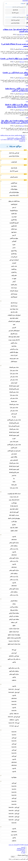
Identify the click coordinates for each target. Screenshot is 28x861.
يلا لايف (14, 662)
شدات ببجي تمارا (14, 370)
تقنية (27, 26)
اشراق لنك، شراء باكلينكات (14, 315)
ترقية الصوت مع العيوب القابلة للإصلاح (16, 138)
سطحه (14, 603)
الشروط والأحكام (21, 848)
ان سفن (14, 207)
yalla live (14, 680)
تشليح (14, 625)
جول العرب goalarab (14, 656)
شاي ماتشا (14, 484)
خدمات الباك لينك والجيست (14, 493)
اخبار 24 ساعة (14, 355)
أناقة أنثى (14, 241)
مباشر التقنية (14, 284)
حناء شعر (14, 475)
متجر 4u (14, 416)
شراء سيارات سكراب (14, 628)
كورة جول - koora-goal (14, 692)
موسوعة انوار (14, 293)
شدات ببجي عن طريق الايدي (14, 419)
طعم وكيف (14, 275)
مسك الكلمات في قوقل (14, 201)
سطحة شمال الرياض (14, 613)
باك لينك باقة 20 (14, 506)
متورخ (14, 244)
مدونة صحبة (14, 287)
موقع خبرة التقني (14, 238)
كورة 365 (14, 649)
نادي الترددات (14, 256)
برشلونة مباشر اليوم (14, 671)
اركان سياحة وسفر (14, 195)
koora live (14, 701)
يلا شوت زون (14, 834)
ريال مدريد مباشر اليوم (14, 668)
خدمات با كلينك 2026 (14, 515)
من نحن (23, 851)
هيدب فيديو (14, 266)
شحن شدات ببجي (14, 441)
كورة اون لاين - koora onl (14, 716)
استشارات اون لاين (14, 260)
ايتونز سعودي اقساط (14, 385)
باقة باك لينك (14, 168)
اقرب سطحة (14, 622)
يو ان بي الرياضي (14, 349)
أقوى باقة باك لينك (14, 512)
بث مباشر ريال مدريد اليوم (14, 659)
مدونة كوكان (14, 229)
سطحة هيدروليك (14, 610)
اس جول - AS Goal (14, 726)
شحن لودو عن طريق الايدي (14, 450)
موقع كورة (14, 777)
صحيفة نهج (14, 232)
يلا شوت (14, 536)
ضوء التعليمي (14, 183)
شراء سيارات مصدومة (14, 641)
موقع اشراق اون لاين (14, 192)
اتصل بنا (23, 852)
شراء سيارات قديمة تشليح (14, 644)
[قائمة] (27, 16)
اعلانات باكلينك (14, 530)
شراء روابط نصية (14, 309)
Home (26, 19)
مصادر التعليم (14, 343)
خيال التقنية (14, 213)
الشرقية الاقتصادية (14, 222)
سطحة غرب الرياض (14, 616)
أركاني (14, 281)
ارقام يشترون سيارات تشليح (14, 637)
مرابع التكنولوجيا (14, 210)
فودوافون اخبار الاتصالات (14, 321)
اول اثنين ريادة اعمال (14, 153)
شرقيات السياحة (14, 290)
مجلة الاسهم (14, 219)
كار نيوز (14, 235)
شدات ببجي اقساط (14, 367)
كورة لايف (14, 737)
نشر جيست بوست (14, 496)
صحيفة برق (14, 186)
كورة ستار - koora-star (14, 689)
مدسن (14, 247)
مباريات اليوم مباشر (14, 542)
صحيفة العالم (14, 361)
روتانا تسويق (14, 250)
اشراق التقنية (14, 204)
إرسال (12, 856)
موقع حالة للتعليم (14, 352)
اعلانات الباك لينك (14, 318)
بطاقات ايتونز (14, 457)
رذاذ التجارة (14, 272)
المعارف (14, 263)
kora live (14, 734)
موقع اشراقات (14, 189)
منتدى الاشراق (14, 333)
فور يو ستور (14, 413)
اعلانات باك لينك (14, 527)
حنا (14, 478)
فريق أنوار (21, 34)
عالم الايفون (14, 226)
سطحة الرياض (14, 600)
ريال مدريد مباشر (14, 548)
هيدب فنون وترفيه (14, 358)
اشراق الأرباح (14, 297)
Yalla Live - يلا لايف (14, 713)
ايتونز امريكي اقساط (14, 432)
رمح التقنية (14, 269)
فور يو (14, 438)
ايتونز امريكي (14, 382)
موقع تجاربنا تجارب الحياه (14, 518)
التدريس (14, 327)
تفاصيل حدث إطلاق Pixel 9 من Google (14, 58)
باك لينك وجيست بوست (14, 339)
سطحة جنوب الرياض (14, 619)
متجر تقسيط (14, 401)
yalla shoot (14, 539)
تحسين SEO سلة (14, 171)
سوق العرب (14, 502)
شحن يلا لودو (14, 447)
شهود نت (14, 278)
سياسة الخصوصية (21, 850)
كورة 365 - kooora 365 (14, 722)
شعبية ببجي (14, 453)
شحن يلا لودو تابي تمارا (14, 426)
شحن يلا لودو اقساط (14, 389)
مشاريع (14, 524)
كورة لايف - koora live (14, 807)
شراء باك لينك (14, 302)
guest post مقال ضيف (14, 499)
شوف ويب (14, 216)
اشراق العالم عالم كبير (14, 330)
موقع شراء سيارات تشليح (14, 634)
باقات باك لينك (14, 312)
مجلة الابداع (14, 253)
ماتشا (14, 481)
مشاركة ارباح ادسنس (14, 156)
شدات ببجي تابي (14, 376)
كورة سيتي (14, 653)
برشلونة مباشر (14, 545)
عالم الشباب (14, 162)
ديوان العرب (14, 521)
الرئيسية (23, 847)
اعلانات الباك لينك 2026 (14, 336)
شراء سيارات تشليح (14, 631)
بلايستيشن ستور (14, 460)
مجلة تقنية (14, 346)
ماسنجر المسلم (14, 177)
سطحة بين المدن (14, 607)
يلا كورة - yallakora (14, 719)
